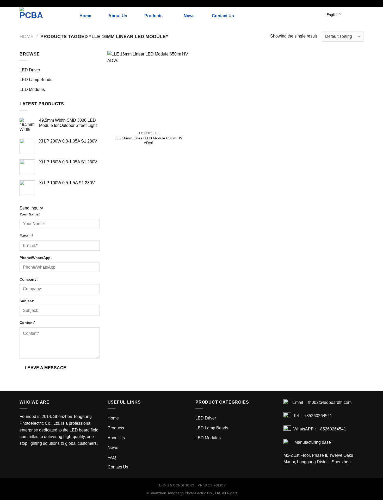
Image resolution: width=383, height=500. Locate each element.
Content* (27, 322)
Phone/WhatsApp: (36, 258)
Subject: (27, 301)
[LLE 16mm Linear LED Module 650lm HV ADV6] (148, 90)
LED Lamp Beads (36, 79)
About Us (117, 16)
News (189, 16)
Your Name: (30, 214)
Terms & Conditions (175, 485)
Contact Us (223, 16)
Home (85, 16)
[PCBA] (46, 16)
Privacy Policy (212, 485)
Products (153, 16)
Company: (29, 279)
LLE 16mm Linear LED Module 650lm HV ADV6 (148, 140)
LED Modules (32, 89)
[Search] (361, 16)
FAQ (112, 457)
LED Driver (30, 70)
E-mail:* (26, 236)
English (332, 15)
